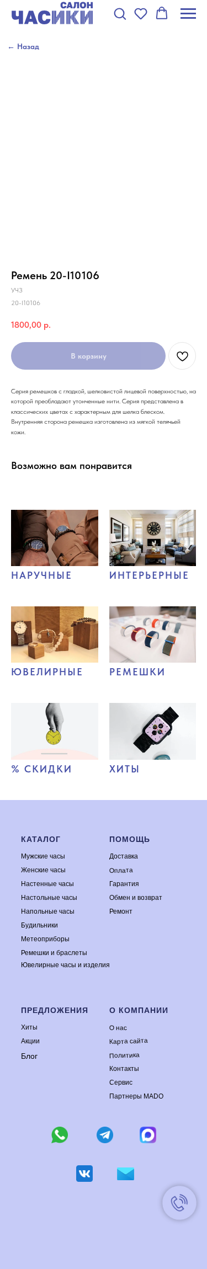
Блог (29, 1056)
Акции (30, 1041)
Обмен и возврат (135, 898)
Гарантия (124, 884)
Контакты (124, 1069)
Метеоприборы (45, 939)
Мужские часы (43, 856)
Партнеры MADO (136, 1096)
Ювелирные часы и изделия (65, 965)
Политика (124, 1055)
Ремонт (120, 911)
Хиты (29, 1027)
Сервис (120, 1082)
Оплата (120, 870)
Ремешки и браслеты (54, 953)
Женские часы (43, 870)
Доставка (123, 856)
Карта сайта (128, 1041)
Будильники (39, 925)
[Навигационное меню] (188, 13)
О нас (117, 1027)
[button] (119, 13)
